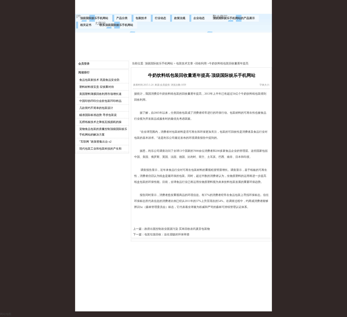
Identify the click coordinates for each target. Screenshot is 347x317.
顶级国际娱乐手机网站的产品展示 (234, 18)
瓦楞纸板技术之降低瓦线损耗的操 (100, 122)
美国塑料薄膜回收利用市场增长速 (100, 93)
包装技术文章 (184, 63)
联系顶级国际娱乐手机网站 (116, 24)
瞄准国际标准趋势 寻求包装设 (98, 114)
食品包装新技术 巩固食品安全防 (99, 79)
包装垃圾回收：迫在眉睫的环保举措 (166, 234)
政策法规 (179, 18)
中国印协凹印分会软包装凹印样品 (100, 100)
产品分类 (122, 18)
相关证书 (85, 24)
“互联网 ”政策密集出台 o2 (95, 141)
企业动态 (199, 18)
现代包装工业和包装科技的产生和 (100, 148)
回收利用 (201, 63)
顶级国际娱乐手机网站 (94, 18)
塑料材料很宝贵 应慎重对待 (96, 86)
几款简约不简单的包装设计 (96, 107)
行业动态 (160, 18)
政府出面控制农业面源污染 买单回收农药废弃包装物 (177, 228)
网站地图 (5, 314)
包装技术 (141, 18)
